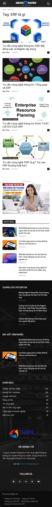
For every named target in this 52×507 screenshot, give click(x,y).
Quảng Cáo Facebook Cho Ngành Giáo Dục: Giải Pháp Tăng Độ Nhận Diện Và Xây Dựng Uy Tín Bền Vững (33, 308)
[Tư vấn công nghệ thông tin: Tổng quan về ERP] (26, 70)
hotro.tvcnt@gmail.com (29, 464)
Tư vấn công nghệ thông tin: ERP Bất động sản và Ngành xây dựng (24, 47)
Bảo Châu (6, 52)
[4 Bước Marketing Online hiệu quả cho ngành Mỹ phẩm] (10, 322)
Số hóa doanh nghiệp (10, 41)
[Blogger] (13, 481)
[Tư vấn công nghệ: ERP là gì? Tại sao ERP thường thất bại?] (26, 147)
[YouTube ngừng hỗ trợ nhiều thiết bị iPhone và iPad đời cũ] (10, 245)
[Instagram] (32, 481)
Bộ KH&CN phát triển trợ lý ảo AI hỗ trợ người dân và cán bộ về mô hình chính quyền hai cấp (34, 230)
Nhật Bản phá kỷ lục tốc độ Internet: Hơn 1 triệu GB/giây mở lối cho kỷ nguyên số (33, 256)
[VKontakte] (38, 481)
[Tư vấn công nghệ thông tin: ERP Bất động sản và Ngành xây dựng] (26, 31)
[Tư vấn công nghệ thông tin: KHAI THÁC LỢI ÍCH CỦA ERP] (26, 108)
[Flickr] (25, 481)
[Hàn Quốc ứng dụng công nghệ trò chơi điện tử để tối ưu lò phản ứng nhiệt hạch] (10, 271)
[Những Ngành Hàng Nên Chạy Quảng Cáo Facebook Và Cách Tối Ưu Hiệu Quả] (10, 296)
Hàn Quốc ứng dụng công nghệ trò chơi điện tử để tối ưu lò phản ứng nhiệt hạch (33, 270)
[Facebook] (19, 481)
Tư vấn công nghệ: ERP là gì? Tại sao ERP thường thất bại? (24, 164)
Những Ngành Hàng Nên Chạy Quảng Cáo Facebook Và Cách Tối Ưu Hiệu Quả (34, 295)
